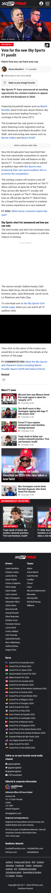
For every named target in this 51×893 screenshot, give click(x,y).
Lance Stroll (10, 627)
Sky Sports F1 (6, 45)
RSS (33, 862)
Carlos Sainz (10, 605)
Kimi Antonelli (11, 609)
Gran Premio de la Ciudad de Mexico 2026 (27, 733)
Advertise (10, 865)
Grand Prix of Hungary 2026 (21, 703)
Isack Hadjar (10, 590)
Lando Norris (11, 576)
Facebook (19, 865)
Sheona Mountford (16, 69)
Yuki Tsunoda (11, 635)
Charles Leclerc (12, 572)
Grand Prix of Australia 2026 (21, 662)
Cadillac (30, 579)
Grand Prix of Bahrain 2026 (21, 722)
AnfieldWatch (33, 852)
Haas (29, 587)
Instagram (37, 865)
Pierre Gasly (10, 587)
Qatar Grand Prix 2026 (19, 744)
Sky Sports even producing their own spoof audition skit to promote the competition (23, 170)
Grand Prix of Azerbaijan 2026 (22, 718)
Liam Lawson (11, 594)
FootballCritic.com (35, 848)
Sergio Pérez (10, 650)
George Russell (11, 613)
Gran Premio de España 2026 (22, 714)
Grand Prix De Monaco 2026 (21, 685)
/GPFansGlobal (15, 775)
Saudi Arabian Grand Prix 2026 (22, 674)
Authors (9, 862)
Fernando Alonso (12, 624)
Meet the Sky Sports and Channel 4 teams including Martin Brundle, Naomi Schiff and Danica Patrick (24, 365)
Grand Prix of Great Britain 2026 (23, 696)
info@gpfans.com (13, 813)
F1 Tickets (10, 876)
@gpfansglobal (14, 768)
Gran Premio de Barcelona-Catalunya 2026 (28, 688)
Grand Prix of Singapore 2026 (22, 725)
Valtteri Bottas (11, 646)
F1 (4, 380)
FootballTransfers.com (15, 848)
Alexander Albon (12, 602)
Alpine (29, 568)
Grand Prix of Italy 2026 (19, 711)
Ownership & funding (32, 872)
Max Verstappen (12, 598)
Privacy (19, 876)
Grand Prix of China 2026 (20, 666)
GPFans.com (11, 852)
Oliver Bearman (12, 616)
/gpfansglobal (13, 764)
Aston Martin (32, 572)
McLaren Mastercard (36, 590)
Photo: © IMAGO (8, 39)
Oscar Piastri (11, 579)
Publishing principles (27, 869)
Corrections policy (13, 872)
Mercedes (31, 594)
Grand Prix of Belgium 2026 (21, 699)
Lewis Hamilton (12, 568)
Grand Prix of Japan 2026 (20, 670)
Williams (30, 605)
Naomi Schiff (28, 137)
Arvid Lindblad (11, 631)
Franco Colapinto (13, 583)
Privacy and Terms (22, 862)
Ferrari (30, 583)
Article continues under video (25, 145)
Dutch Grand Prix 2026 (19, 707)
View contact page (12, 836)
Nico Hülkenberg (12, 642)
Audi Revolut (32, 576)
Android (9, 869)
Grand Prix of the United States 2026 (25, 729)
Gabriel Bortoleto (12, 639)
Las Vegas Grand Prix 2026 (21, 740)
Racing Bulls (32, 598)
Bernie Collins (8, 137)
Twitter (28, 865)
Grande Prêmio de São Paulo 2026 (24, 736)
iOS (15, 869)
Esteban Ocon (11, 620)
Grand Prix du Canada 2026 (21, 681)
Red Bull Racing (34, 602)
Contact (40, 862)
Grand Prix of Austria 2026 (20, 692)
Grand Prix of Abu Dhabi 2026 (22, 748)
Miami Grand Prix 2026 (19, 677)
